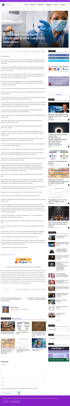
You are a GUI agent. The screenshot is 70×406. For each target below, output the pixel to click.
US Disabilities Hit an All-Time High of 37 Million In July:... (57, 200)
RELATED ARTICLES (6, 318)
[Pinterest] (8, 51)
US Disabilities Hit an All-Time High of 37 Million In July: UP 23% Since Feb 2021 (23, 350)
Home (25, 4)
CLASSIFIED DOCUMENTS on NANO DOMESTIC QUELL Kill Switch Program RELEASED (61, 250)
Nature (64, 1)
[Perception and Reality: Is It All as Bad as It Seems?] (51, 237)
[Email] (24, 51)
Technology (48, 1)
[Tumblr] (40, 51)
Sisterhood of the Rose (25, 1)
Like (67, 55)
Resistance (40, 4)
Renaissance (42, 1)
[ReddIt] (14, 51)
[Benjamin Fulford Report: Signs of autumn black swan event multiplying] (51, 295)
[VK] (21, 51)
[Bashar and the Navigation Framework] (51, 301)
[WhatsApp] (11, 51)
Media (37, 1)
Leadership (59, 1)
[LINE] (36, 51)
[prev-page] (2, 356)
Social (56, 4)
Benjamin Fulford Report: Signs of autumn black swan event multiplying (62, 294)
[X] (5, 51)
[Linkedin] (18, 51)
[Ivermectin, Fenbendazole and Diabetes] (23, 326)
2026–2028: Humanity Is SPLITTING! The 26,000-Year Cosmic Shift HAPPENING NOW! (62, 275)
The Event (32, 4)
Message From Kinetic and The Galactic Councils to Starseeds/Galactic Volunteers (62, 281)
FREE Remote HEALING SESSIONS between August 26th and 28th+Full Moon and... (58, 181)
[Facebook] (2, 51)
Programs (48, 4)
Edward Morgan (7, 45)
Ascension (7, 1)
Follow (66, 57)
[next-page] (4, 356)
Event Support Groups (15, 1)
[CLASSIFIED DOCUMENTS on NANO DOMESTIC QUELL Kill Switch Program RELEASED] (51, 251)
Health (8, 31)
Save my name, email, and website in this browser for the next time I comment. (19, 388)
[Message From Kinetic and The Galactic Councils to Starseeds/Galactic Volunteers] (51, 282)
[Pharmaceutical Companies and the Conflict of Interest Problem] (8, 326)
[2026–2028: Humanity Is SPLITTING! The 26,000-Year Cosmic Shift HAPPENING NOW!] (51, 275)
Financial (53, 1)
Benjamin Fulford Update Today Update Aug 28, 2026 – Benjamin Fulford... (58, 116)
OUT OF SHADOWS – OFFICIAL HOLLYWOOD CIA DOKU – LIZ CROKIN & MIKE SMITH (36, 298)
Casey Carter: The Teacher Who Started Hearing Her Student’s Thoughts (62, 257)
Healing (32, 1)
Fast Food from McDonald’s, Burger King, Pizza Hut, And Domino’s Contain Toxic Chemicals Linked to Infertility (11, 299)
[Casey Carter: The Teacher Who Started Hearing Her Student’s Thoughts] (51, 257)
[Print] (33, 51)
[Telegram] (27, 51)
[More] (43, 51)
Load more (58, 320)
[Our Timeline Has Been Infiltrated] (51, 315)
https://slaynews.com (10, 254)
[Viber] (30, 51)
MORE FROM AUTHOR (16, 318)
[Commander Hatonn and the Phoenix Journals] (39, 343)
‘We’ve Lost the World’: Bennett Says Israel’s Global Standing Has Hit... (58, 224)
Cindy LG (50, 146)
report (11, 74)
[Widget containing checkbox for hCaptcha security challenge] (11, 393)
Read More (59, 94)
